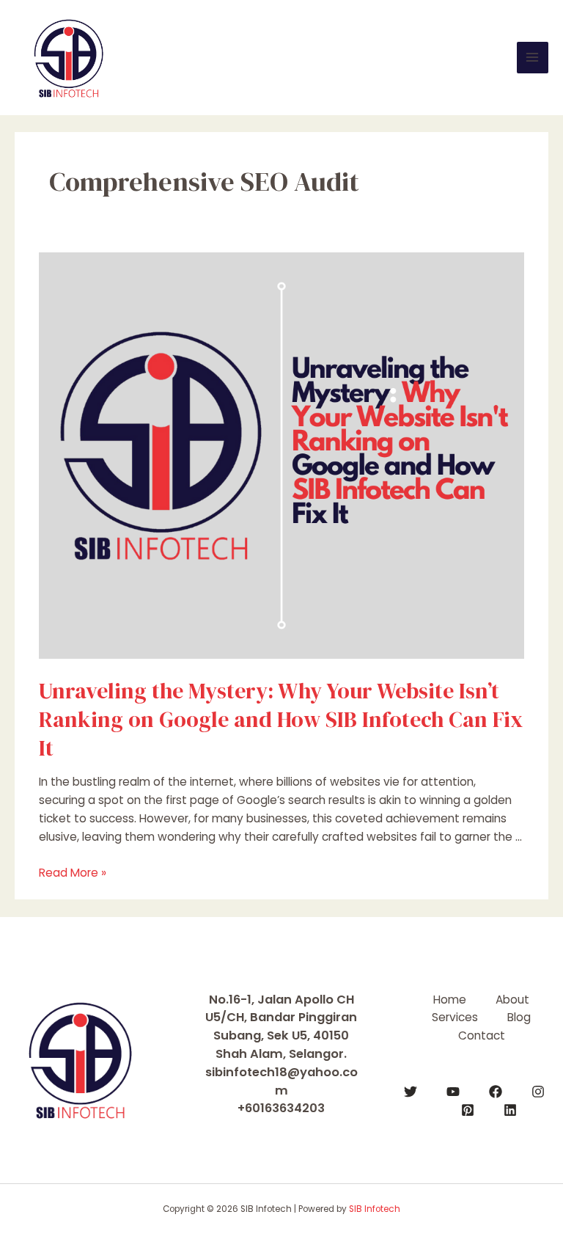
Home (449, 999)
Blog (519, 1017)
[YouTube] (453, 1091)
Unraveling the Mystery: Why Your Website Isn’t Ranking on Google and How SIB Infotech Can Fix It (281, 719)
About (512, 999)
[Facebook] (495, 1091)
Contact (481, 1035)
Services (455, 1017)
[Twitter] (410, 1091)
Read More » (72, 872)
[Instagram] (538, 1091)
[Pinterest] (467, 1110)
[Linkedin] (510, 1110)
